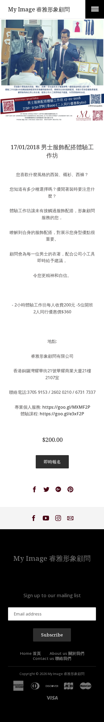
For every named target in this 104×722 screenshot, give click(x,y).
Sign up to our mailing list (52, 595)
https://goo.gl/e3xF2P (62, 414)
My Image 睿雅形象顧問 (39, 9)
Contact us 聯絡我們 (52, 658)
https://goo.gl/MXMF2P (66, 407)
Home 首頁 (30, 653)
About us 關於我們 (67, 653)
